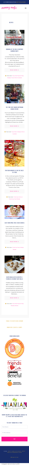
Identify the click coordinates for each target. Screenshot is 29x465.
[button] (26, 8)
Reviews (16, 305)
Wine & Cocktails (18, 77)
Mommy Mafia (9, 8)
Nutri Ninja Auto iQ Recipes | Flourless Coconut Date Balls (14, 278)
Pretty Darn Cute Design (14, 451)
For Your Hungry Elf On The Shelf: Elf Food (14, 171)
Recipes (9, 77)
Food (13, 75)
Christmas (15, 197)
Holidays (22, 247)
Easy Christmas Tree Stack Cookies (14, 223)
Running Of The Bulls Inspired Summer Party (14, 50)
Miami (15, 131)
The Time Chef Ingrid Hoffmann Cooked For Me (14, 108)
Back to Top (15, 457)
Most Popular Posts (21, 2)
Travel (12, 77)
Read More (13, 70)
